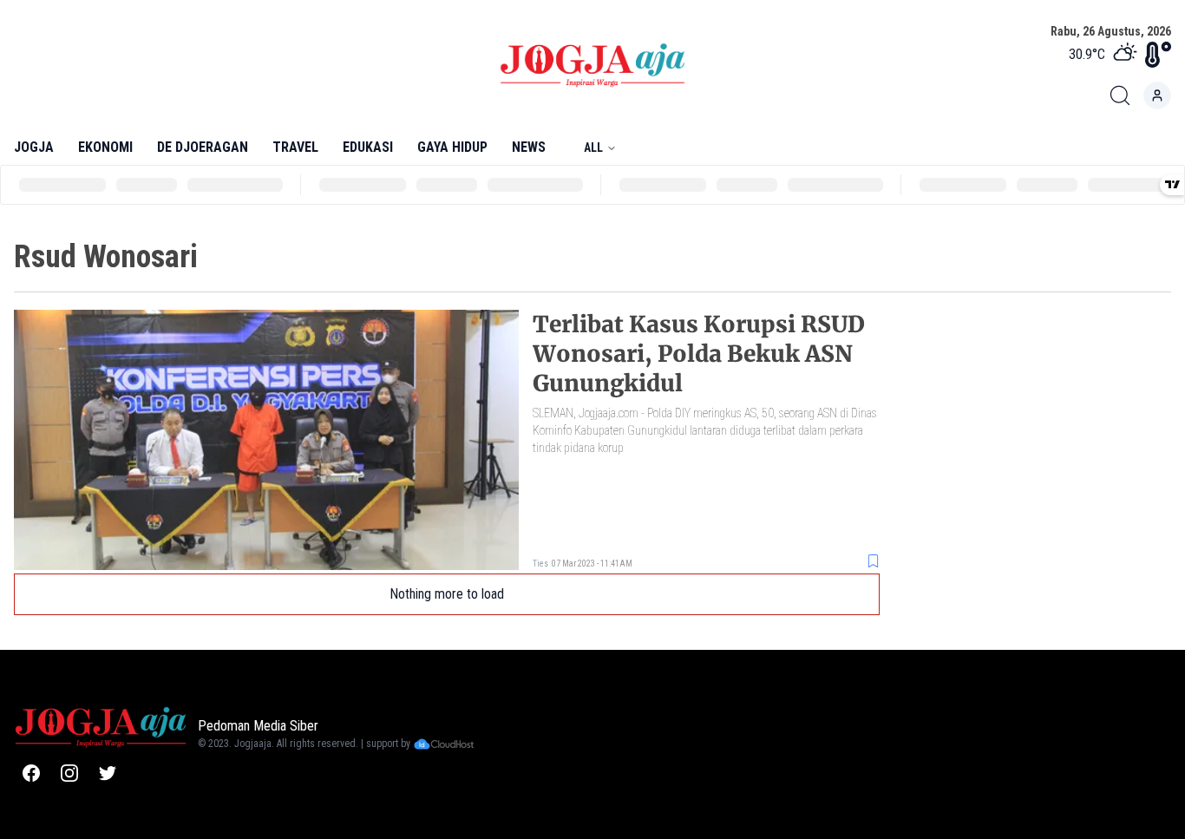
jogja (34, 147)
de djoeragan (202, 147)
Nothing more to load (447, 594)
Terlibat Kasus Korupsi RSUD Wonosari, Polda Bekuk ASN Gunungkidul (699, 353)
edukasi (368, 147)
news (529, 147)
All (593, 147)
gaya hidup (452, 147)
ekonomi (105, 147)
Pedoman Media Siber (258, 726)
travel (295, 147)
